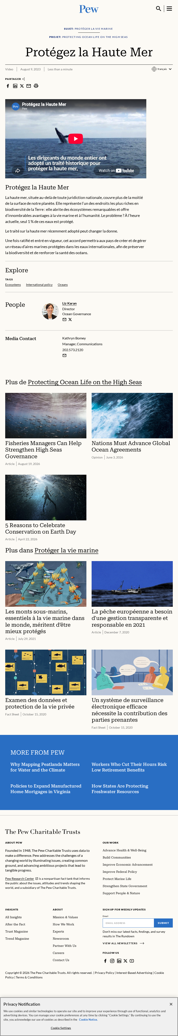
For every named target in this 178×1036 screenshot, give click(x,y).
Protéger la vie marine (66, 550)
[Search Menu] (158, 8)
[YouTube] (131, 960)
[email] (28, 86)
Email (106, 916)
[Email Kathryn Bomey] (64, 355)
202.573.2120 (72, 350)
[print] (36, 86)
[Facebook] (105, 960)
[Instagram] (112, 960)
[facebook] (7, 86)
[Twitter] (125, 961)
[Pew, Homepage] (89, 8)
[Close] (171, 1004)
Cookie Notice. (88, 1019)
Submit (163, 923)
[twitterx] (22, 86)
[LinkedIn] (119, 960)
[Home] (42, 831)
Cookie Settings (61, 1028)
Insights (11, 909)
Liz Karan (69, 303)
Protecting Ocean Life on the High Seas (85, 382)
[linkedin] (15, 86)
